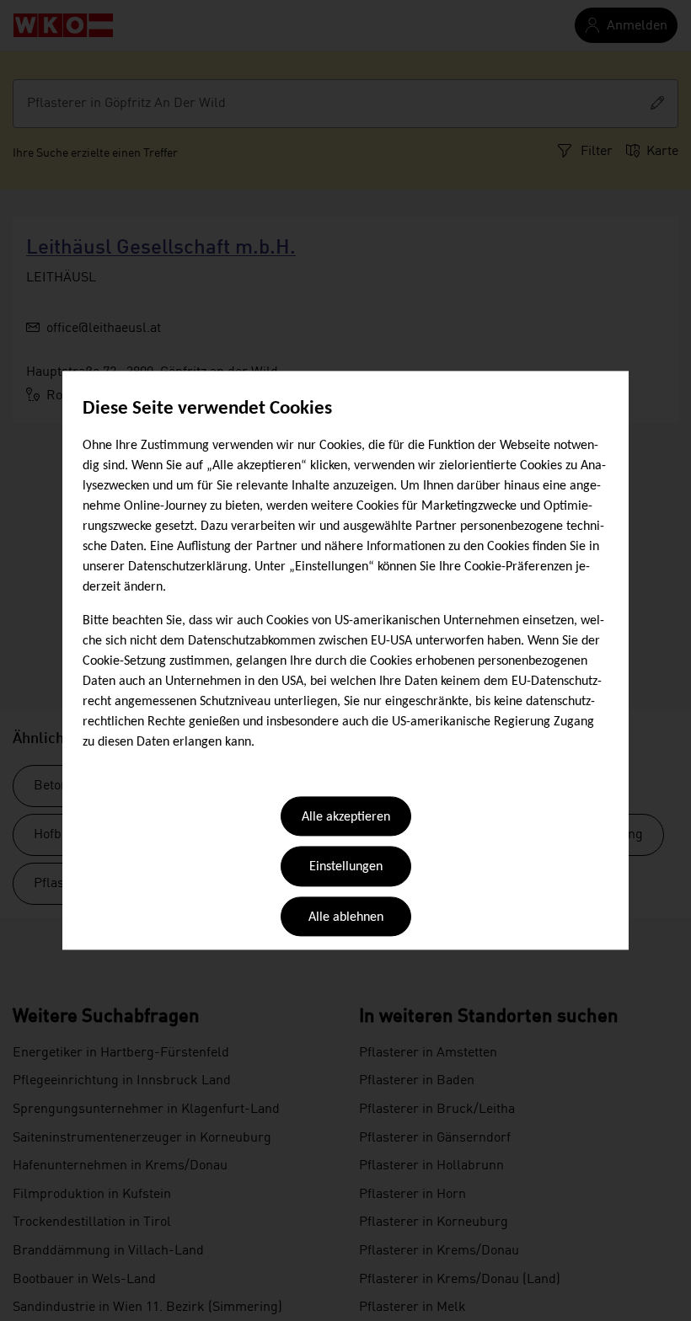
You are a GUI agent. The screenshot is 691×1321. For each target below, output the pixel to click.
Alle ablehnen (345, 917)
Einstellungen (346, 867)
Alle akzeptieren (346, 817)
